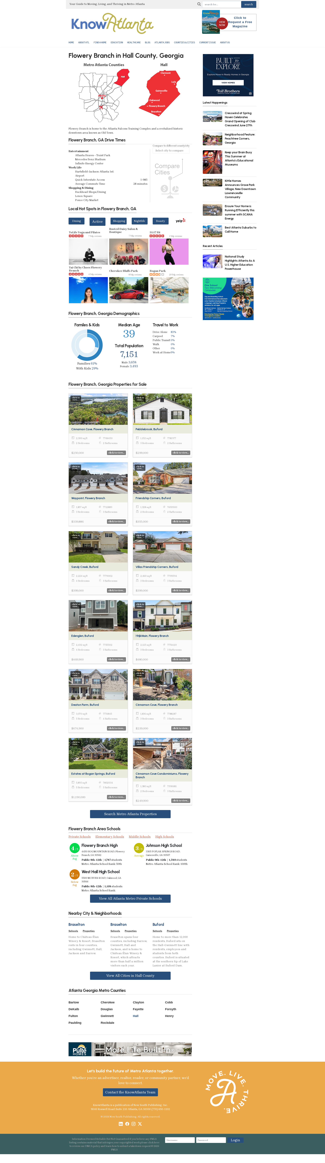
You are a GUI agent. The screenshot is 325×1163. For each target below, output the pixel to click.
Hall (135, 1016)
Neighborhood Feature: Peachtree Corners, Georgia (240, 138)
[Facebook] (127, 1124)
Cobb (169, 1002)
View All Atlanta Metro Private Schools (130, 898)
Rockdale (107, 1022)
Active (97, 222)
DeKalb (74, 1009)
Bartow (74, 1002)
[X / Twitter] (140, 1124)
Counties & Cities (184, 42)
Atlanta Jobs (162, 42)
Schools (73, 931)
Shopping (119, 221)
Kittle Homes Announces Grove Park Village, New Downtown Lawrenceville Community (240, 189)
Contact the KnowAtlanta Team (130, 1092)
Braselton (76, 924)
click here (153, 1142)
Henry (169, 1016)
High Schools (164, 837)
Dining (76, 221)
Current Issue (207, 42)
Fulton (73, 1016)
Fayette (138, 1009)
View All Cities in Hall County (130, 976)
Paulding (75, 1022)
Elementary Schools (109, 837)
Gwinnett (107, 1016)
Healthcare (134, 42)
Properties (89, 931)
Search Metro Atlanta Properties (130, 814)
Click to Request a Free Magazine (240, 22)
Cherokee (108, 1002)
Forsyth (170, 1009)
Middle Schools (140, 837)
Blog (147, 42)
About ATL (83, 42)
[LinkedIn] (121, 1124)
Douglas (107, 1009)
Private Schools (80, 837)
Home (71, 42)
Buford (158, 924)
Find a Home (100, 42)
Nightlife (139, 221)
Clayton (138, 1002)
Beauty (160, 221)
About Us (225, 42)
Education (117, 42)
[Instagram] (133, 1124)
